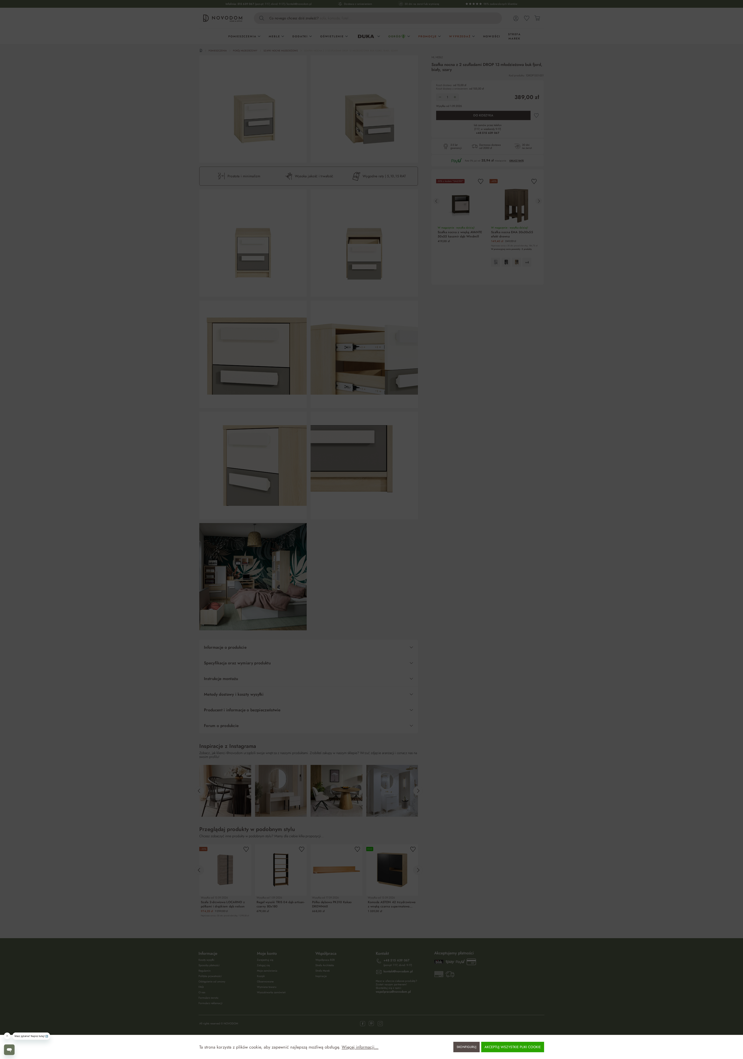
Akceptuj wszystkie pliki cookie (512, 1047)
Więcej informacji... (360, 1047)
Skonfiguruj (467, 1047)
